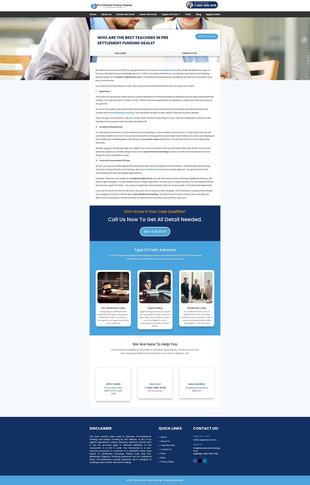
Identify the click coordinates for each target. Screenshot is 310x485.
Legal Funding (155, 307)
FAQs (188, 15)
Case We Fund (168, 445)
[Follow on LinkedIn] (205, 461)
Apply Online (213, 15)
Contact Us (166, 449)
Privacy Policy (167, 461)
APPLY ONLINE (207, 36)
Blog (198, 15)
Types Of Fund (170, 15)
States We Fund (125, 15)
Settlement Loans (196, 307)
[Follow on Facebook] (195, 461)
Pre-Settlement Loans (113, 307)
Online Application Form (205, 439)
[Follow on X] (200, 461)
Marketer (179, 480)
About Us (106, 15)
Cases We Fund (148, 15)
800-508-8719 (155, 231)
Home (93, 15)
